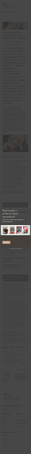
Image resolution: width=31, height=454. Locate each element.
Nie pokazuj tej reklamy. (15, 248)
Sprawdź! (6, 242)
